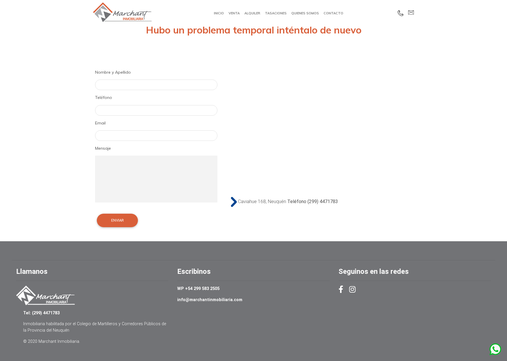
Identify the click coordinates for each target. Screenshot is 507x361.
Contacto (333, 13)
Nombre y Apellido (113, 72)
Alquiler (252, 13)
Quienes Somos (305, 13)
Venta (234, 13)
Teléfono (103, 97)
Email (100, 123)
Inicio (219, 13)
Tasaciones (276, 13)
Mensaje (103, 148)
